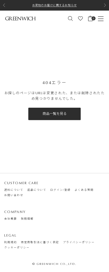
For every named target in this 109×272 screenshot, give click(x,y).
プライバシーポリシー (79, 242)
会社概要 (10, 218)
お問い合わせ (13, 195)
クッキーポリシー (17, 247)
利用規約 (10, 242)
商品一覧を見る (55, 114)
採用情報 (27, 218)
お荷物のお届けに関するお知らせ (54, 5)
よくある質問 (84, 190)
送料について (13, 190)
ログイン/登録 (60, 190)
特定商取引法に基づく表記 (40, 242)
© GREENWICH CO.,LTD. (55, 264)
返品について (36, 190)
